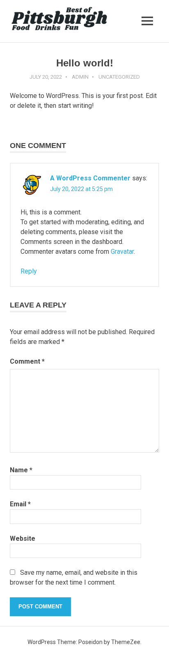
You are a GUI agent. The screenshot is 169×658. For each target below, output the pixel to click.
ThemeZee (125, 642)
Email (20, 504)
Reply (29, 271)
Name (21, 470)
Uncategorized (119, 77)
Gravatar (122, 251)
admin (80, 77)
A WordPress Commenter (90, 178)
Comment (27, 361)
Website (22, 538)
